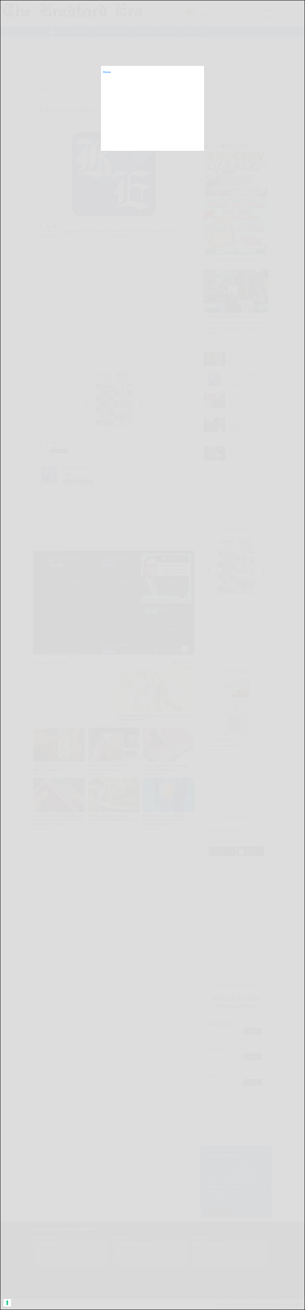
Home (107, 72)
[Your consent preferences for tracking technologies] (7, 1303)
